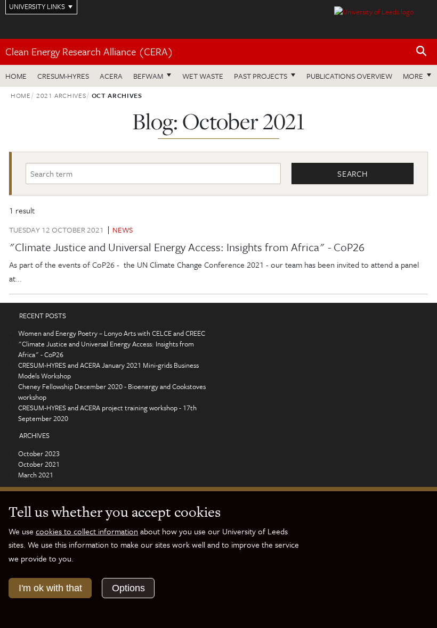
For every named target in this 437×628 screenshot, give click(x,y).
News (122, 229)
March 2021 (35, 474)
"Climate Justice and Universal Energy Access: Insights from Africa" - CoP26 (187, 247)
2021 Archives (61, 95)
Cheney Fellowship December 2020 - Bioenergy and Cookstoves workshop (112, 391)
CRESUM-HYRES (63, 75)
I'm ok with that (50, 588)
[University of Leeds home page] (374, 10)
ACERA (111, 75)
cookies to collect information (87, 531)
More (420, 75)
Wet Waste (202, 75)
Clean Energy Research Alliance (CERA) (89, 51)
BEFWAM (148, 75)
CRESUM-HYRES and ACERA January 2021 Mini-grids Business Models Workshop (108, 370)
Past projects (260, 75)
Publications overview (349, 75)
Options (128, 588)
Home (16, 75)
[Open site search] (421, 51)
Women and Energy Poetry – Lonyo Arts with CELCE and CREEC (111, 333)
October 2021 (39, 464)
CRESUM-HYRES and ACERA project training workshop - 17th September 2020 (107, 413)
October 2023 (39, 453)
